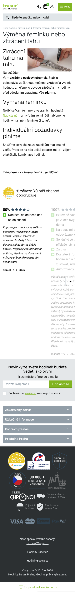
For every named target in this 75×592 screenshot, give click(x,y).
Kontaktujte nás (17, 429)
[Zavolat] (39, 6)
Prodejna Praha (16, 439)
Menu (67, 6)
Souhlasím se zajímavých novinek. (35, 393)
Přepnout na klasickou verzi (40, 587)
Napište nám (11, 115)
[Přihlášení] (52, 6)
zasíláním (30, 393)
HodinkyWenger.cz (38, 543)
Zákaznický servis (18, 410)
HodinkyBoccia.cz (37, 560)
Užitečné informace (19, 419)
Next (70, 281)
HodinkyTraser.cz (37, 551)
